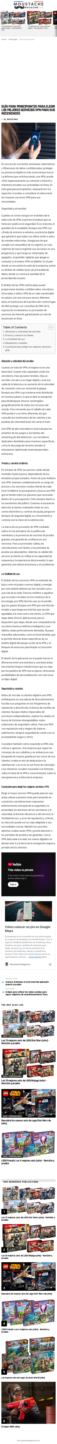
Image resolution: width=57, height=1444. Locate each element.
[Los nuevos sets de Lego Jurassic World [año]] (28, 1355)
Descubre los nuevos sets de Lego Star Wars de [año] (26, 1122)
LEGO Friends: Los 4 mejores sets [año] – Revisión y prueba (27, 1162)
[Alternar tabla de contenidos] (49, 327)
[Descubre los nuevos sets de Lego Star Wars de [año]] (28, 1103)
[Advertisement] (28, 70)
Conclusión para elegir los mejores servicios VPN (28, 348)
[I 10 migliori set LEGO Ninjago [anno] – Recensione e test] (39, 18)
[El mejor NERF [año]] (28, 1403)
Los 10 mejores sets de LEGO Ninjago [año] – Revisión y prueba (24, 1082)
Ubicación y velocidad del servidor (23, 331)
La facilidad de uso (15, 339)
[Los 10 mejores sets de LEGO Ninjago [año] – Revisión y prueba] (28, 1063)
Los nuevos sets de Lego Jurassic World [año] (23, 1377)
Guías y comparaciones (12, 1036)
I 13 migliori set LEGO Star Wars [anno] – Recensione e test (11, 28)
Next (55, 23)
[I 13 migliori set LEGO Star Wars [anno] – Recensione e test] (13, 18)
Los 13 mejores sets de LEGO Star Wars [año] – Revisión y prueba (25, 1042)
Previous (1, 23)
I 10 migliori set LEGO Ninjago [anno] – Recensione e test (39, 27)
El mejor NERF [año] (10, 1426)
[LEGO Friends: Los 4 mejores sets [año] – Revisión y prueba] (28, 1143)
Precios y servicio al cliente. (19, 335)
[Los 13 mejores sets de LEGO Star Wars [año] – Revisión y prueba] (28, 1023)
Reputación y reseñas (16, 343)
